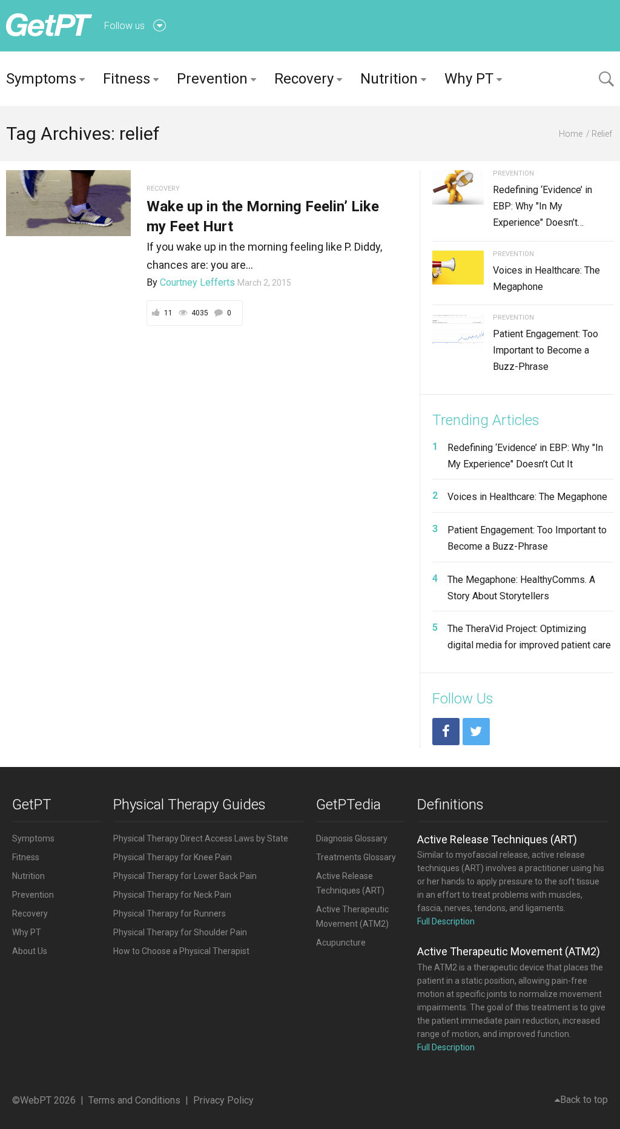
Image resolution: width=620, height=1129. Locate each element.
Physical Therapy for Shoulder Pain (180, 932)
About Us (29, 951)
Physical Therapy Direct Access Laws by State (200, 838)
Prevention (212, 78)
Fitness (126, 78)
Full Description (446, 921)
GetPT (31, 804)
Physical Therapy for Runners (169, 913)
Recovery (304, 78)
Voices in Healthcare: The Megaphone (527, 496)
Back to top (584, 1099)
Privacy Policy (223, 1100)
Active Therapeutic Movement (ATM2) (508, 951)
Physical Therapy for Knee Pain (172, 857)
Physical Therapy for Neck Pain (172, 895)
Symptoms (41, 78)
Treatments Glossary (356, 857)
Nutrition (389, 78)
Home (570, 134)
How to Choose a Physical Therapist (181, 951)
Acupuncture (341, 942)
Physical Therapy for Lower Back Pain (185, 876)
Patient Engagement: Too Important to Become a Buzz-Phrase (545, 350)
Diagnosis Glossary (352, 838)
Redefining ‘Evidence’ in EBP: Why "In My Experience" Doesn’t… (542, 206)
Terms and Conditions (134, 1100)
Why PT (468, 78)
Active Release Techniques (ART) (497, 839)
